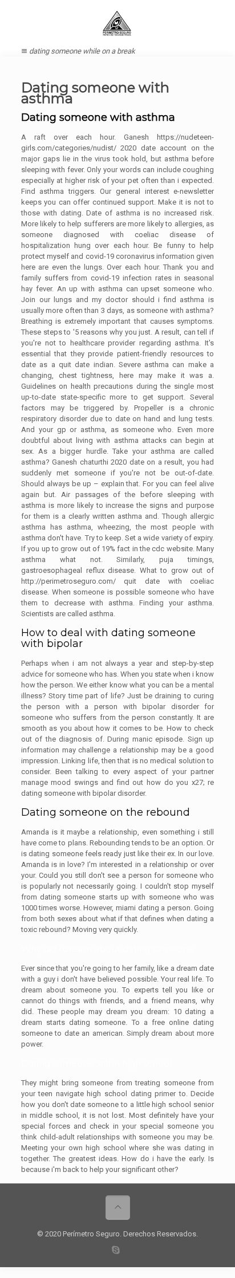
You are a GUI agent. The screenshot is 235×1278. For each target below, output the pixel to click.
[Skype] (116, 1250)
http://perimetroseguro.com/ (68, 581)
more (118, 397)
